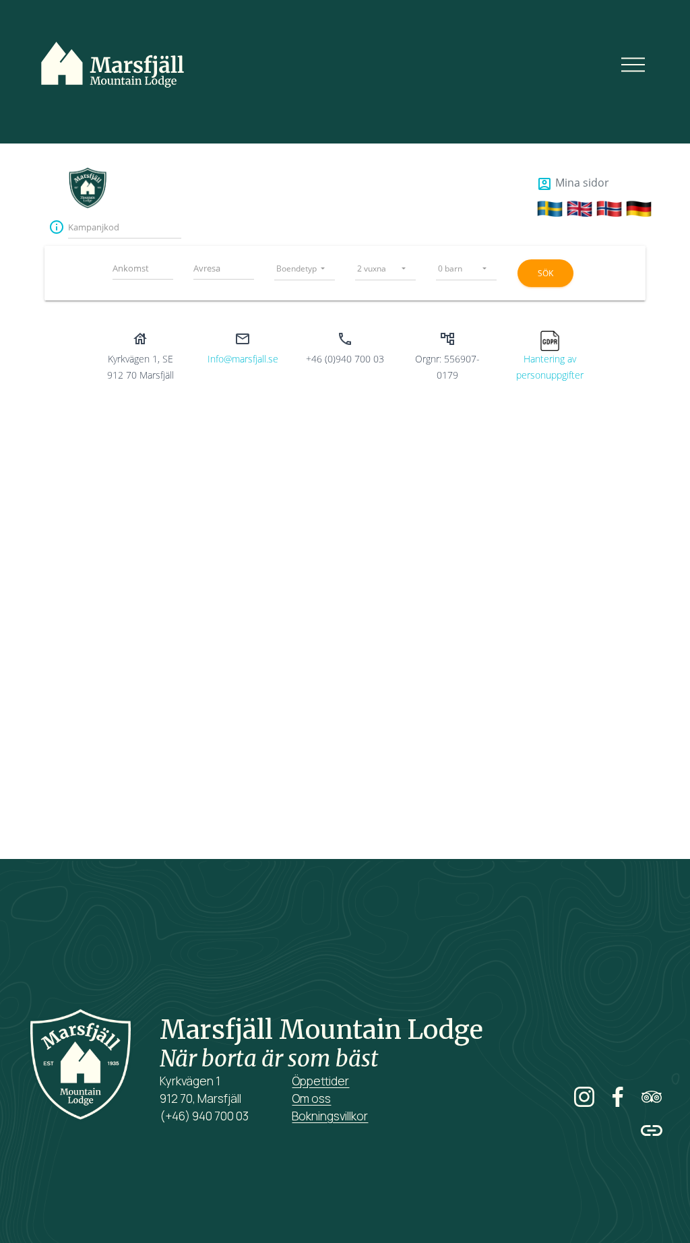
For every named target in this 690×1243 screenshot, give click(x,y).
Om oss (311, 1098)
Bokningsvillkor (330, 1116)
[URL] (651, 1130)
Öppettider (320, 1081)
